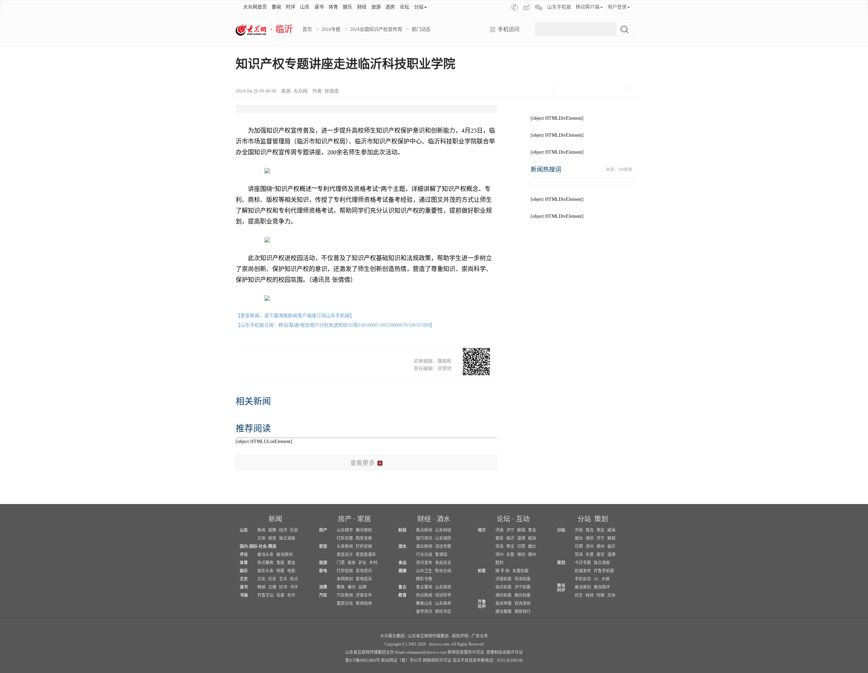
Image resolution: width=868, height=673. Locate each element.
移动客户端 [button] (587, 6)
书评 (294, 587)
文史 (244, 579)
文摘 (272, 587)
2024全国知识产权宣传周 (376, 29)
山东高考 (443, 603)
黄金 (291, 562)
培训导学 (443, 595)
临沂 (510, 538)
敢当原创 (284, 554)
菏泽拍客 (522, 579)
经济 (283, 530)
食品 (402, 562)
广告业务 (480, 636)
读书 (319, 6)
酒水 (443, 519)
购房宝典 (364, 538)
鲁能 (280, 562)
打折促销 (364, 546)
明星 (280, 571)
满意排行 (522, 611)
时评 (290, 6)
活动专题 (443, 546)
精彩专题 (424, 579)
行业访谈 (424, 554)
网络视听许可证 (437, 660)
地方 (482, 530)
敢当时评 (561, 588)
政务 (272, 538)
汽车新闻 (345, 595)
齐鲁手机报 (604, 571)
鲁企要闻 (424, 587)
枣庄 (510, 546)
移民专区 (443, 611)
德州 (532, 554)
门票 (341, 562)
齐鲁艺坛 (265, 595)
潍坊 (521, 554)
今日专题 (583, 562)
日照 (521, 546)
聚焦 (341, 587)
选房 (390, 6)
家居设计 (345, 554)
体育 (333, 6)
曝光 (352, 587)
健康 (402, 571)
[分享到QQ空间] (599, 89)
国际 (253, 546)
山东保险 (443, 538)
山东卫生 (424, 571)
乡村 (373, 562)
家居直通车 (366, 554)
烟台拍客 (522, 595)
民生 (579, 595)
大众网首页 (255, 6)
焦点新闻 (424, 530)
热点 (294, 579)
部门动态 (421, 29)
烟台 (532, 546)
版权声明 (460, 636)
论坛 (404, 6)
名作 (291, 595)
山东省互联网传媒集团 (428, 636)
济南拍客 (503, 579)
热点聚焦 (265, 562)
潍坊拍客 (503, 595)
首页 (307, 29)
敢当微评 (602, 587)
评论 (244, 554)
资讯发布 (424, 562)
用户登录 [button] (617, 6)
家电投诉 (364, 579)
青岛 (532, 530)
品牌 (362, 587)
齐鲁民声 (482, 604)
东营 (510, 554)
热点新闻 (424, 595)
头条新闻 (345, 546)
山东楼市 (345, 530)
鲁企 (402, 587)
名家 (280, 595)
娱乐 (347, 6)
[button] (514, 7)
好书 (283, 587)
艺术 (283, 579)
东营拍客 (520, 571)
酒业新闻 (424, 546)
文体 (261, 538)
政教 (272, 530)
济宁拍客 (522, 587)
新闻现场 (364, 603)
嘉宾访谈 (345, 603)
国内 (244, 546)
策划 (601, 519)
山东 (305, 6)
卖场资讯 (364, 571)
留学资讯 (424, 611)
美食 (352, 562)
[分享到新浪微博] (582, 89)
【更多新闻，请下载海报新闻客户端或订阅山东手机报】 (295, 315)
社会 (294, 530)
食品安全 (443, 562)
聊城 (521, 530)
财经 (362, 6)
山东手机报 (559, 6)
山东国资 (443, 587)
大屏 (605, 579)
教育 (402, 595)
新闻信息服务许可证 (466, 652)
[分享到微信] (565, 89)
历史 (272, 579)
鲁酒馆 (441, 554)
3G (596, 579)
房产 (345, 519)
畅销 (261, 587)
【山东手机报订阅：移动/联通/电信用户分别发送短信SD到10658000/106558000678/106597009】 (335, 325)
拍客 (482, 571)
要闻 (276, 6)
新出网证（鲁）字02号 (401, 660)
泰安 (499, 538)
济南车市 (364, 595)
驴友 (362, 562)
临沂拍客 (503, 587)
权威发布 (583, 571)
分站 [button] (418, 6)
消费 (323, 587)
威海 (532, 538)
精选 (272, 546)
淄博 (521, 538)
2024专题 (330, 29)
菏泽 (499, 546)
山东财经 (443, 530)
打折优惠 (345, 538)
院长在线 (443, 571)
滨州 (499, 554)
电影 (291, 571)
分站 (584, 519)
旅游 (376, 6)
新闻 (275, 519)
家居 (364, 519)
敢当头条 (265, 554)
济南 (499, 530)
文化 (261, 579)
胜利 (499, 562)
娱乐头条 (265, 571)
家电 (323, 571)
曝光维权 (364, 530)
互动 (523, 519)
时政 (600, 595)
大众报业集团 (392, 636)
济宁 (510, 530)
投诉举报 (503, 603)
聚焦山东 (424, 603)
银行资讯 (424, 538)
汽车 (323, 595)
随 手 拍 (502, 571)
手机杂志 (583, 579)
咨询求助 (522, 603)
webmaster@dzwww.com (426, 652)
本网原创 (345, 579)
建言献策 (503, 611)
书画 (244, 595)
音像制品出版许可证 (504, 652)
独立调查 (287, 538)
